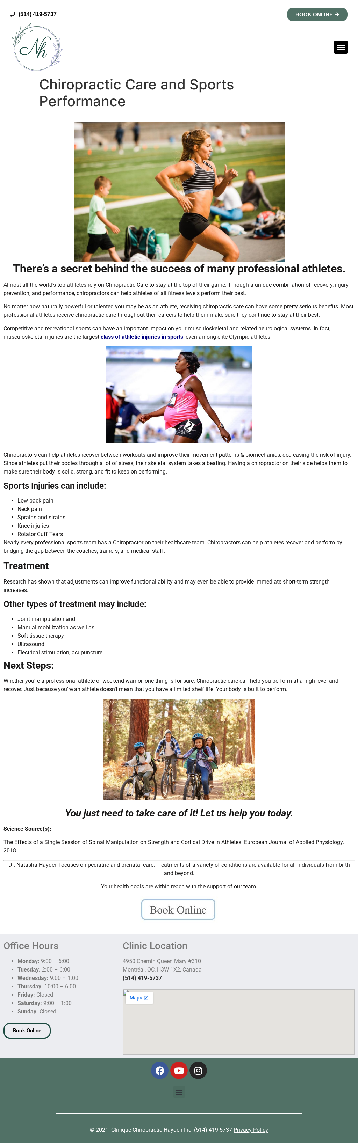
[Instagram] (198, 1070)
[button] (341, 47)
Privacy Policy (251, 1130)
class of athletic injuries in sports (141, 337)
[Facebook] (160, 1070)
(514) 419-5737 (142, 978)
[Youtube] (179, 1070)
